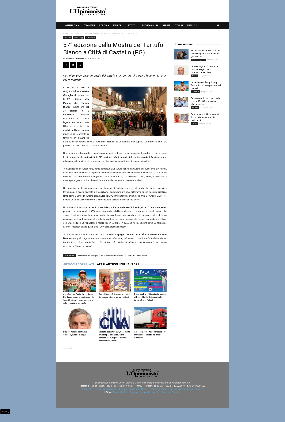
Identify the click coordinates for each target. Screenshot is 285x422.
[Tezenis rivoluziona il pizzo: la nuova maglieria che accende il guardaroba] (181, 54)
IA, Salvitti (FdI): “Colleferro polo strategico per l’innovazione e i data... (204, 69)
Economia (89, 25)
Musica (117, 25)
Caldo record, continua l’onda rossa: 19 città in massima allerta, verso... (205, 101)
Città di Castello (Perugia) (88, 256)
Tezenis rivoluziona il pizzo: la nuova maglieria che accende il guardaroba (206, 53)
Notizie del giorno (176, 389)
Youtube (176, 392)
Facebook (117, 392)
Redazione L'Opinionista (76, 58)
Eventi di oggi (78, 38)
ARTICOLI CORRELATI (78, 264)
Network (145, 389)
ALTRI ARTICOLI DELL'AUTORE (118, 264)
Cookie (199, 389)
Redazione (134, 389)
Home (65, 33)
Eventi (131, 25)
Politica (104, 25)
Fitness (179, 25)
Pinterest (166, 392)
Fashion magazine (198, 60)
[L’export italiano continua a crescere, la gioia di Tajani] (79, 318)
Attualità (71, 25)
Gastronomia (90, 38)
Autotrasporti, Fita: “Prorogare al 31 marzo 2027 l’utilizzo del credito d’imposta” (150, 335)
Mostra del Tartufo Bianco (137, 256)
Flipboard (144, 392)
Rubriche (192, 25)
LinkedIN (155, 392)
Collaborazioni (110, 389)
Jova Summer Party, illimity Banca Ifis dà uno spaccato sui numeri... (206, 85)
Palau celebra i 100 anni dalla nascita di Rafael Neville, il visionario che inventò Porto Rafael (150, 297)
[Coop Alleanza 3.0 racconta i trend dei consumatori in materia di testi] (115, 280)
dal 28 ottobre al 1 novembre (112, 256)
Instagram (132, 392)
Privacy (190, 389)
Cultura (194, 123)
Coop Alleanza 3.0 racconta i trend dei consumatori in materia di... (205, 117)
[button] (218, 25)
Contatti (123, 389)
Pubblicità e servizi (91, 389)
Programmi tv (150, 25)
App (164, 389)
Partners (155, 389)
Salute (166, 25)
